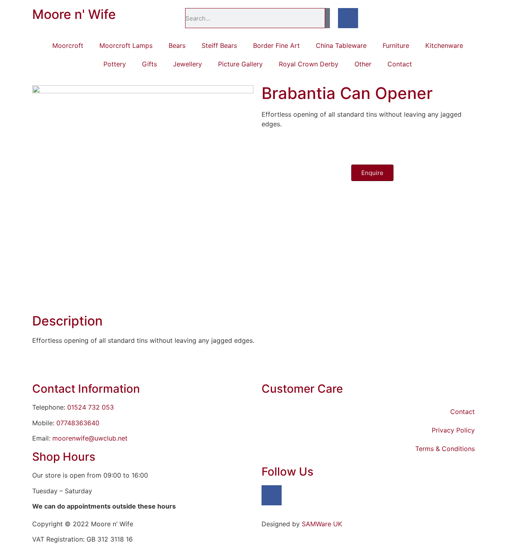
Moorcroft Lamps (125, 45)
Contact (399, 64)
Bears (177, 45)
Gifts (149, 64)
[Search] (327, 18)
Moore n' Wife (74, 14)
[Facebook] (348, 18)
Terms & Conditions (445, 449)
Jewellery (187, 64)
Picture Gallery (240, 64)
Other (362, 64)
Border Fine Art (276, 45)
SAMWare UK (322, 524)
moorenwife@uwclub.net (90, 438)
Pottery (114, 64)
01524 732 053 (90, 407)
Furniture (396, 45)
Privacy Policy (453, 430)
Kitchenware (444, 45)
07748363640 (77, 423)
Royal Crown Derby (308, 64)
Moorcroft (67, 45)
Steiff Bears (219, 45)
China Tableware (341, 45)
